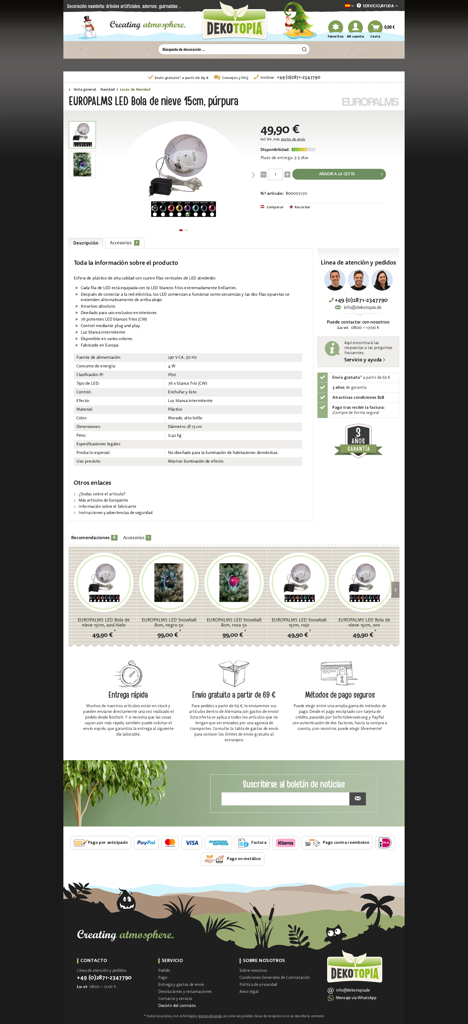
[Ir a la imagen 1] (181, 230)
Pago (162, 978)
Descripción (85, 243)
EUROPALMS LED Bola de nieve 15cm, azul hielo (104, 623)
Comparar (275, 207)
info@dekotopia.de (363, 307)
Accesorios (124, 242)
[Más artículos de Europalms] (370, 101)
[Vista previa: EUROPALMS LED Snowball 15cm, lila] (82, 134)
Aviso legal (248, 992)
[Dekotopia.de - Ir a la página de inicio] (234, 21)
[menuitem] (341, 6)
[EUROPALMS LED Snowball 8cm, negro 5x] (169, 582)
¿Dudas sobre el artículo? (101, 494)
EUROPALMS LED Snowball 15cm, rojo (299, 623)
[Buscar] (303, 49)
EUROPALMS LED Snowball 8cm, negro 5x (169, 623)
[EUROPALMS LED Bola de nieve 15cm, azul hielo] (104, 582)
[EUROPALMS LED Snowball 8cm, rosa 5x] (234, 582)
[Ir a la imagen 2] (186, 230)
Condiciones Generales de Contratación (274, 978)
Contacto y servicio (175, 999)
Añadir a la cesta (337, 174)
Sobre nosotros (253, 971)
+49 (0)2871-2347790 (298, 77)
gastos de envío (293, 139)
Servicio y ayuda (363, 360)
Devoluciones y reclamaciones (185, 992)
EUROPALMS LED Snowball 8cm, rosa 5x (234, 623)
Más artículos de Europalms (103, 501)
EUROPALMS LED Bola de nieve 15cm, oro (364, 623)
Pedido (164, 971)
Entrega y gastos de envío (181, 985)
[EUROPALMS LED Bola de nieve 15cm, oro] (364, 582)
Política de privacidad (258, 985)
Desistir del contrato (177, 1006)
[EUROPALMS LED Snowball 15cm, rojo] (299, 582)
